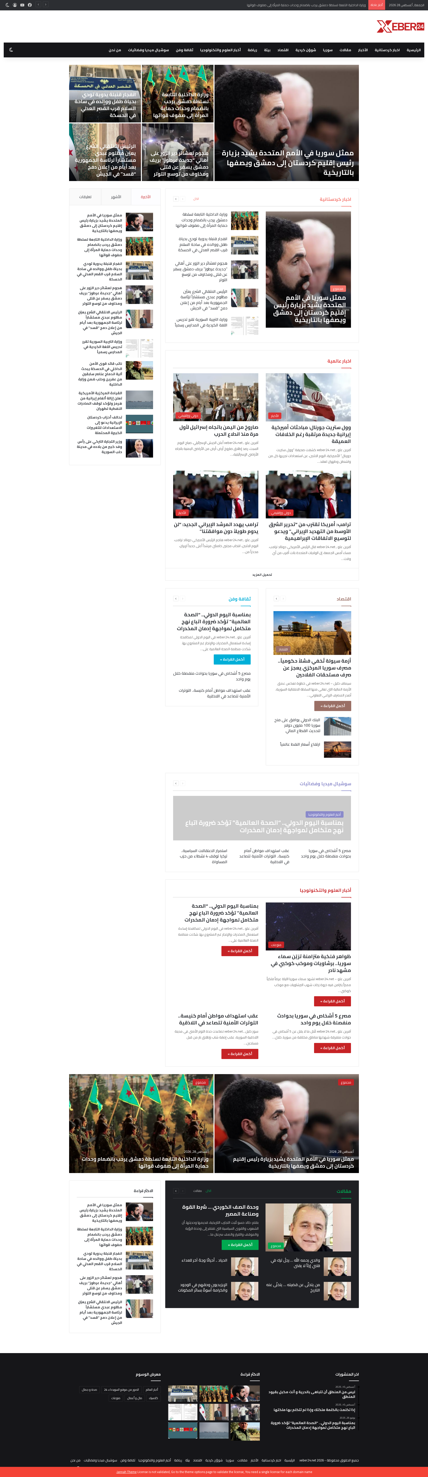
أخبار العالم (152, 1389)
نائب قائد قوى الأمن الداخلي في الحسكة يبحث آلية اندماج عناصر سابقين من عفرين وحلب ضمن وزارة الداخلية (178, 101)
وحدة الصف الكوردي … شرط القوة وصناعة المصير (220, 1210)
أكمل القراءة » (333, 706)
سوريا (328, 50)
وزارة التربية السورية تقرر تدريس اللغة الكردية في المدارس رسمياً (294, 167)
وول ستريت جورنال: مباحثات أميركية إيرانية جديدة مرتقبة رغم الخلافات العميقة (311, 434)
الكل (196, 199)
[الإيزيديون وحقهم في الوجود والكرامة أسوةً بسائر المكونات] (244, 1291)
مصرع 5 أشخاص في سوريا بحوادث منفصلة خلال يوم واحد (212, 675)
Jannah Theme (127, 1472)
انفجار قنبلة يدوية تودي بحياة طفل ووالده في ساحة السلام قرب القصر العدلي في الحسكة (305, 5)
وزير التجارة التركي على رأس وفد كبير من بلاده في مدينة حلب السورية (105, 166)
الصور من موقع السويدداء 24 (121, 1389)
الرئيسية (414, 50)
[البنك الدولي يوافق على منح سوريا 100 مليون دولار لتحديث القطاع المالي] (337, 726)
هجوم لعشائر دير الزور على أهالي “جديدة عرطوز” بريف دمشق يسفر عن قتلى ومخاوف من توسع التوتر (200, 271)
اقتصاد (283, 50)
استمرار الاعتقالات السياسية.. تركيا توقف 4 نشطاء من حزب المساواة (203, 856)
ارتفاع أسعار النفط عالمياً (300, 744)
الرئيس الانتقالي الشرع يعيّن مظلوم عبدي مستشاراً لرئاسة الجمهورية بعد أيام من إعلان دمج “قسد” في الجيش (203, 300)
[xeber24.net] (400, 26)
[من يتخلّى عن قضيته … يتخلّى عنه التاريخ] (337, 1291)
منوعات (115, 1398)
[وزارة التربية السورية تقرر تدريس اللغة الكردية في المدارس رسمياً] (286, 123)
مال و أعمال (134, 1398)
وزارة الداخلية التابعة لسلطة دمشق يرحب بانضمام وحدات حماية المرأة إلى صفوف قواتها (201, 219)
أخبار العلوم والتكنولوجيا (220, 50)
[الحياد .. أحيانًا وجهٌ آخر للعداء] (244, 1266)
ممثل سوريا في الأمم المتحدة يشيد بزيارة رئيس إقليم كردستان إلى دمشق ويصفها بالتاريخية (101, 223)
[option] (214, 123)
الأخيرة (146, 196)
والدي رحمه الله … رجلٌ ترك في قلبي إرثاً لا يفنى (295, 1262)
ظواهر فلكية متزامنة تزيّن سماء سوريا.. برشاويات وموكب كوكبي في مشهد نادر (311, 963)
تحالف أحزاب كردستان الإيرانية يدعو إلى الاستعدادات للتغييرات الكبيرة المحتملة (183, 163)
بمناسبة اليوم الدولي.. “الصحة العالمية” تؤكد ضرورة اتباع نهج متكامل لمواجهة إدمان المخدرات (214, 621)
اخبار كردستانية (387, 50)
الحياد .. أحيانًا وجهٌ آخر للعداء (204, 1260)
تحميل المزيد (262, 574)
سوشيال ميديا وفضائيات (148, 50)
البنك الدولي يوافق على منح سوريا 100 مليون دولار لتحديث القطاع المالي (297, 725)
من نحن (115, 50)
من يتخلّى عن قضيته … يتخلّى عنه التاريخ (293, 1287)
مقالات (345, 50)
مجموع (346, 1082)
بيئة (267, 50)
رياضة (252, 50)
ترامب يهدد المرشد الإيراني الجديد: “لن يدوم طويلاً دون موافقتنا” (216, 528)
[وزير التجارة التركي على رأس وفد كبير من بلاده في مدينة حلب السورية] (105, 152)
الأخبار (363, 50)
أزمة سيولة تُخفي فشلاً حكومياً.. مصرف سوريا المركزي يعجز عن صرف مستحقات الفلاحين (314, 667)
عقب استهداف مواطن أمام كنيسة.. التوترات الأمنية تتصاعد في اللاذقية (215, 693)
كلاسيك (153, 1398)
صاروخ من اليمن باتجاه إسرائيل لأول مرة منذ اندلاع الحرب (218, 430)
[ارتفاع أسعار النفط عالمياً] (337, 749)
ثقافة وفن (184, 50)
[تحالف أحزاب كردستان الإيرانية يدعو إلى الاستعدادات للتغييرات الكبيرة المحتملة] (139, 424)
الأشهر (116, 196)
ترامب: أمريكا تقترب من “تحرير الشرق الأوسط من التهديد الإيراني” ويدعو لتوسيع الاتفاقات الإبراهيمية (310, 531)
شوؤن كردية (305, 50)
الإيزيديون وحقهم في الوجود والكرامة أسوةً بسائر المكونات (202, 1287)
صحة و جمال (89, 1389)
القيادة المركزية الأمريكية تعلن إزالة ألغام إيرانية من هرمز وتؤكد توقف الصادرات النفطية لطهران (105, 105)
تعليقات (85, 196)
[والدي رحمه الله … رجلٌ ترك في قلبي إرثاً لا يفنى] (337, 1266)
